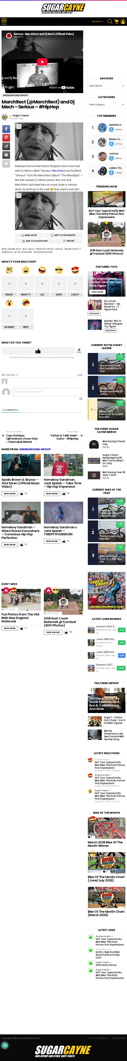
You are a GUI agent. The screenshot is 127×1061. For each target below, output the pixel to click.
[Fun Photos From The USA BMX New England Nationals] (21, 600)
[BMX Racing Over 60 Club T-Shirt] (94, 475)
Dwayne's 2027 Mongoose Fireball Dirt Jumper (111, 391)
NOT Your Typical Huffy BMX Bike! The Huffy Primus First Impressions (107, 214)
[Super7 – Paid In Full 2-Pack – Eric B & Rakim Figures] (95, 721)
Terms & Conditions (98, 1038)
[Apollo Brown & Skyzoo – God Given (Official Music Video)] (21, 465)
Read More (9, 493)
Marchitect (59, 170)
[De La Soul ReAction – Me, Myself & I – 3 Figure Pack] (95, 305)
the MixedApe (24, 252)
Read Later (31, 235)
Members (97, 21)
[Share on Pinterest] (6, 138)
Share (18, 126)
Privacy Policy (118, 1038)
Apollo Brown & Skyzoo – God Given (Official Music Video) (21, 483)
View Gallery (53, 632)
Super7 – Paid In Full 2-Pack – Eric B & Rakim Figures (114, 720)
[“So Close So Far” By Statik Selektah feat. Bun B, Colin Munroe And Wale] (106, 700)
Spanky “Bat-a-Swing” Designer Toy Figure (113, 323)
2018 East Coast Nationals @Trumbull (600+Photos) (60, 621)
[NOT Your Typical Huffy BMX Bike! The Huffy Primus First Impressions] (106, 199)
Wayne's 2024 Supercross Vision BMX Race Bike (111, 414)
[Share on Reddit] (6, 146)
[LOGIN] (122, 21)
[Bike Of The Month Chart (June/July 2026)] (106, 862)
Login (80, 375)
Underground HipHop (35, 449)
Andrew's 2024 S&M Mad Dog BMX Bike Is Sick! (110, 368)
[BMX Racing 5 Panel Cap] (94, 444)
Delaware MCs (12, 249)
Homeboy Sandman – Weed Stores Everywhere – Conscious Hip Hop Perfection (20, 532)
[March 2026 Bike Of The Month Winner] (106, 828)
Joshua (113, 153)
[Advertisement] (58, 566)
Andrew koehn (102, 774)
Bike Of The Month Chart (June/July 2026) (106, 879)
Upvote (38, 351)
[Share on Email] (6, 155)
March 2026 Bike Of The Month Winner (105, 844)
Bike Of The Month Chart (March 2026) (106, 913)
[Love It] (13, 590)
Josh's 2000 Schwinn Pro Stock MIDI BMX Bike (106, 639)
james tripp (116, 168)
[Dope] (56, 590)
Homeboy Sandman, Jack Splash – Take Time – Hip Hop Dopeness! (62, 483)
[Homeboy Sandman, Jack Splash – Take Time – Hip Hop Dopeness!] (63, 465)
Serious (8, 252)
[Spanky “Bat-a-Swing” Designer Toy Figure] (95, 325)
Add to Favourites (64, 235)
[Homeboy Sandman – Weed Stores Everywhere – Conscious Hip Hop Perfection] (21, 513)
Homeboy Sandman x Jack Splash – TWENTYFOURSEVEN (60, 530)
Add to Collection (36, 241)
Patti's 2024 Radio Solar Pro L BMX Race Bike (111, 559)
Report (71, 241)
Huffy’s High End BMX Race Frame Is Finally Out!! (108, 954)
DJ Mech (30, 249)
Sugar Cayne (101, 790)
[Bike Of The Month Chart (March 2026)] (106, 897)
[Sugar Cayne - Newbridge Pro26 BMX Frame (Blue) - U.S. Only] (94, 461)
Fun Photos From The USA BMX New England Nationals (20, 617)
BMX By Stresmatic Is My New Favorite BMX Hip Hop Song (114, 735)
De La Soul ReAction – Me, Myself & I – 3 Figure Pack (112, 305)
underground (44, 252)
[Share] (49, 211)
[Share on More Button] (6, 164)
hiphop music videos (50, 249)
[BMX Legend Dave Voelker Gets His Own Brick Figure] (106, 283)
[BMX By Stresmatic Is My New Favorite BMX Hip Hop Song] (95, 735)
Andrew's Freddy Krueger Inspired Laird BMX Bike (111, 536)
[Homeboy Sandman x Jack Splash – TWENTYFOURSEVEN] (63, 513)
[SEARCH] (109, 21)
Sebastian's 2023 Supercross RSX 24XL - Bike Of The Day (112, 513)
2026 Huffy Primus (106, 965)
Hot (6, 590)
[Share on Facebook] (6, 129)
